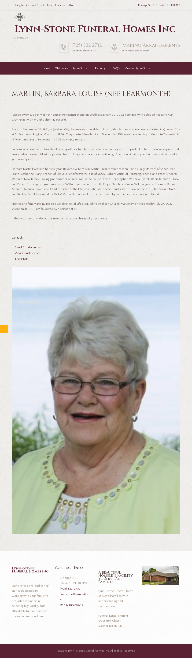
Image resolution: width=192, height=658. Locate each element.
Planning (100, 68)
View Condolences (27, 253)
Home (46, 68)
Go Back (17, 237)
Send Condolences (28, 247)
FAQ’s (116, 68)
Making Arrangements (151, 45)
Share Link (21, 258)
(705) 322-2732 (70, 588)
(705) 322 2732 (86, 45)
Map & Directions (71, 605)
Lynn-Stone (80, 68)
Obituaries (61, 68)
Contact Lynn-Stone (138, 68)
